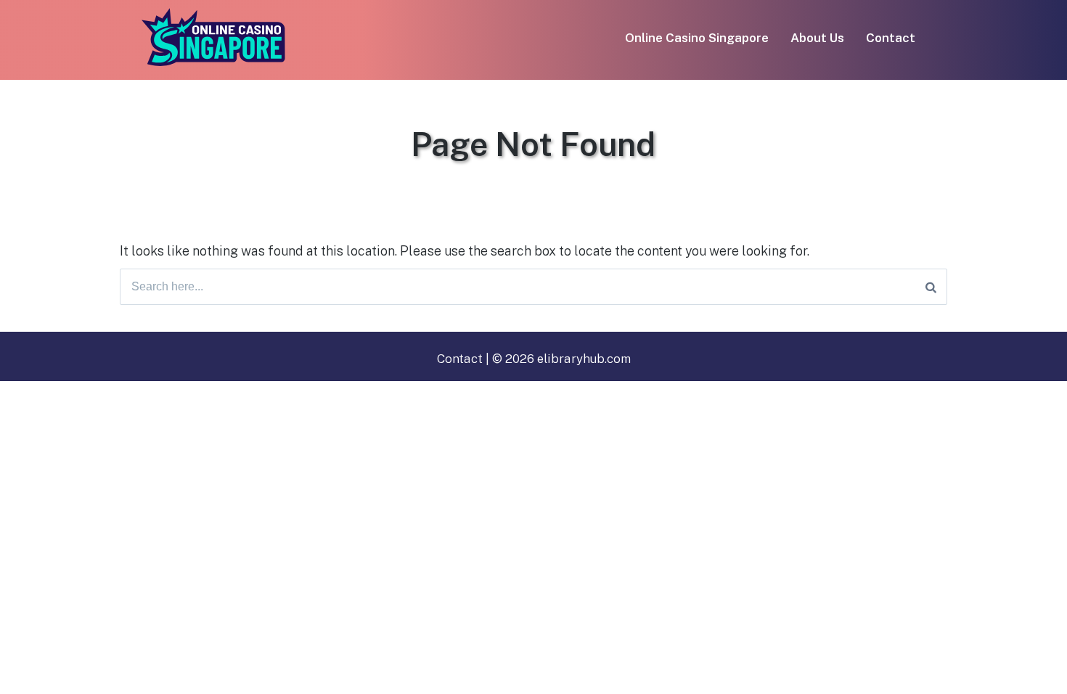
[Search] (931, 287)
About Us (817, 37)
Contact (890, 37)
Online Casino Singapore (697, 37)
